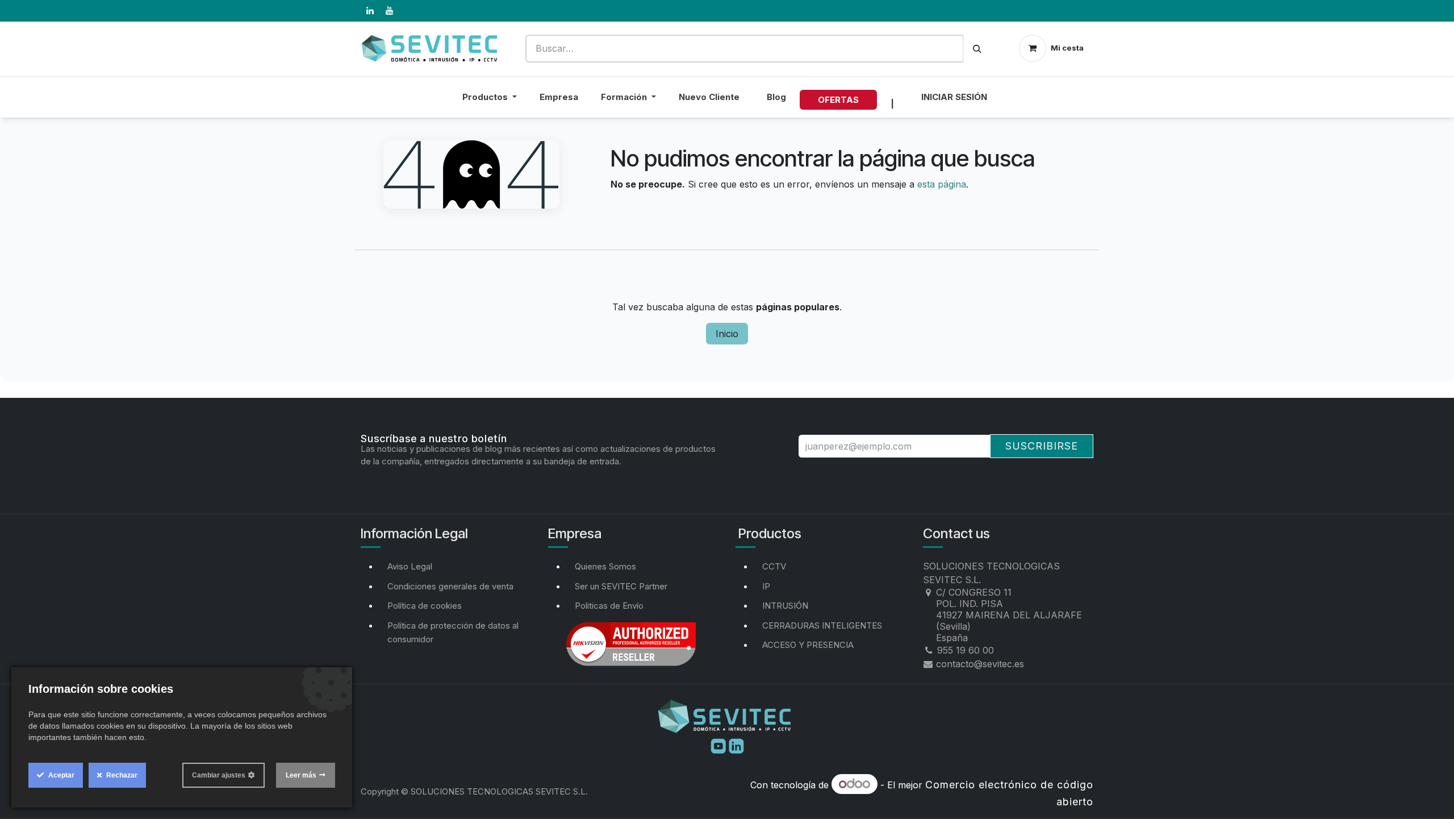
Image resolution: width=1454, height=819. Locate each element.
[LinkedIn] (369, 10)
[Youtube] (720, 745)
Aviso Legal (409, 566)
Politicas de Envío (609, 605)
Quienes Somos (605, 566)
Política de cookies (424, 605)
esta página (941, 184)
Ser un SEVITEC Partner (621, 586)
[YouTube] (389, 10)
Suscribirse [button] (1041, 446)
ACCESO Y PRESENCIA (808, 644)
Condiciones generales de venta (450, 586)
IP (766, 586)
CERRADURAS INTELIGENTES (822, 625)
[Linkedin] (736, 745)
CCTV (774, 566)
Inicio (727, 333)
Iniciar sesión (954, 97)
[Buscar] (977, 49)
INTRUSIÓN (785, 605)
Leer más (301, 775)
